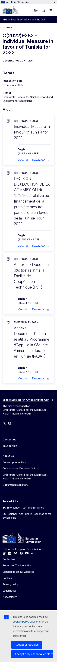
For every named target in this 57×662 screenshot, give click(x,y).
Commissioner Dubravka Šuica (20, 468)
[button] (23, 160)
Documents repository (15, 484)
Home (9, 27)
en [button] (35, 10)
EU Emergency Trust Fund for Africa (23, 507)
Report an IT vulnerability (17, 565)
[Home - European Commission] (10, 10)
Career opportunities (14, 462)
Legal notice (9, 590)
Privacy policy (11, 584)
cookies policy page (24, 621)
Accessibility (10, 596)
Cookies (7, 578)
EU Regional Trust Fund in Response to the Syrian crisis (27, 515)
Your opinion (10, 445)
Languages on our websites (18, 571)
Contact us (9, 559)
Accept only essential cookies (34, 654)
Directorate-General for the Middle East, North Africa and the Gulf (25, 476)
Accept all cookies (27, 644)
